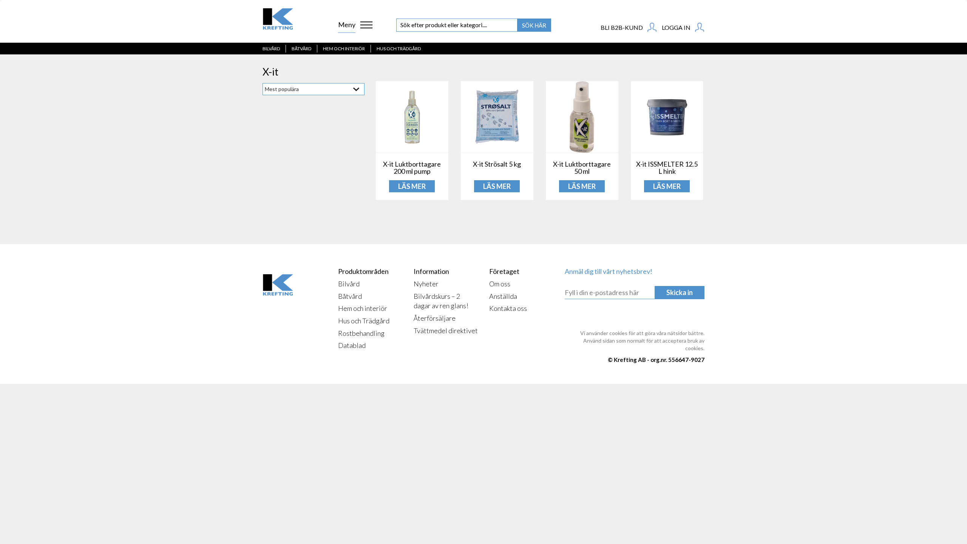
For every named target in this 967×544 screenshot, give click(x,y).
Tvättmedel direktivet (446, 330)
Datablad (352, 345)
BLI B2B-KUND (622, 27)
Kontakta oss (508, 308)
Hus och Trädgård (399, 48)
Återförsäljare (435, 318)
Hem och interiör (344, 48)
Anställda (503, 296)
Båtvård (301, 48)
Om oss (499, 284)
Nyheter (426, 284)
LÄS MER (412, 186)
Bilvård (271, 48)
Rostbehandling (361, 333)
